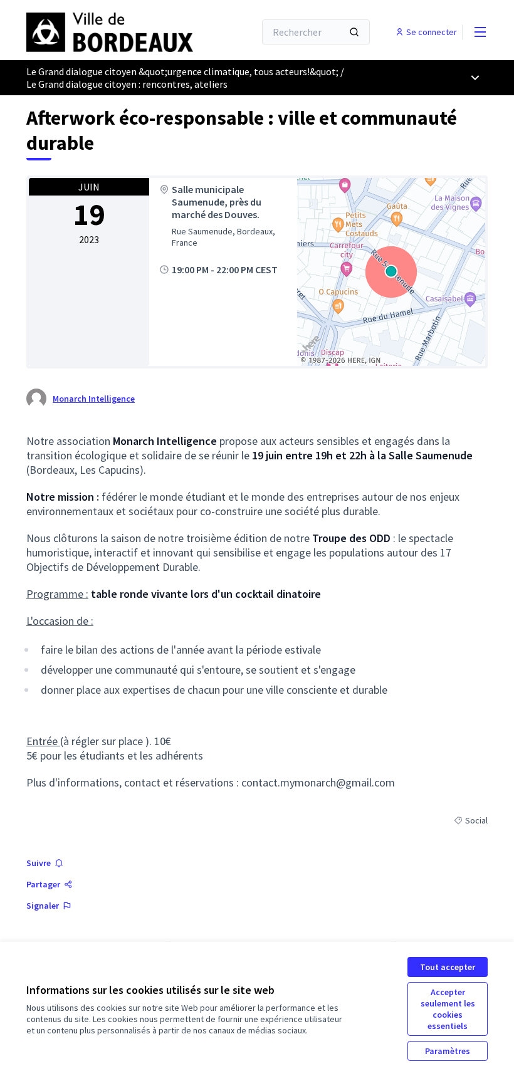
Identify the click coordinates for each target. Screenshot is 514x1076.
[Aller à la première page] (109, 32)
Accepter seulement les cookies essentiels (448, 1009)
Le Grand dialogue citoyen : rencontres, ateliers (127, 84)
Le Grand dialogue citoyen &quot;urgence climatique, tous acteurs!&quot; (182, 71)
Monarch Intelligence (94, 398)
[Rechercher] (354, 32)
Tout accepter (447, 967)
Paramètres (447, 1051)
